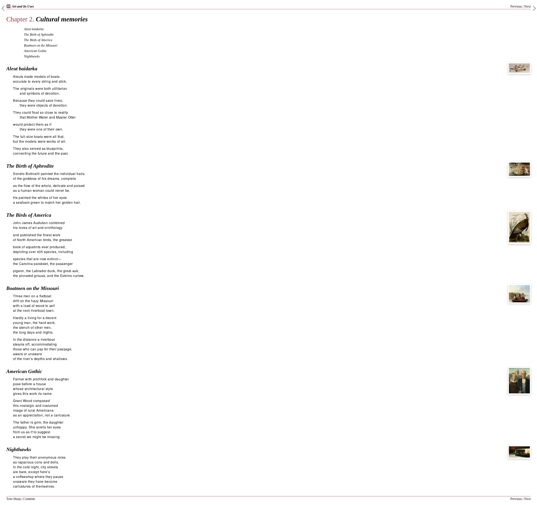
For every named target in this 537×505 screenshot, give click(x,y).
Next (527, 6)
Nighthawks (32, 56)
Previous (516, 6)
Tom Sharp (13, 499)
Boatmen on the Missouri (40, 45)
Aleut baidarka (34, 29)
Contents (29, 499)
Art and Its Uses (23, 6)
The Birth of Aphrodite (39, 34)
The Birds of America (38, 40)
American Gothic (35, 51)
